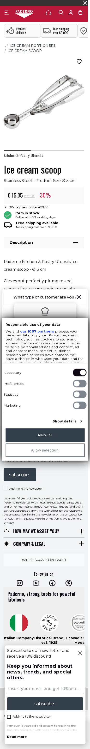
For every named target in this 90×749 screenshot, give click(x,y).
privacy (9, 522)
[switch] (79, 383)
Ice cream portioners (33, 45)
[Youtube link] (36, 583)
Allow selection (45, 450)
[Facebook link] (52, 583)
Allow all (45, 435)
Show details (64, 421)
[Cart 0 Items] (80, 14)
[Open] (61, 12)
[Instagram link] (20, 583)
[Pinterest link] (68, 583)
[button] (79, 298)
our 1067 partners (37, 331)
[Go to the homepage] (24, 14)
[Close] (80, 653)
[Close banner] (85, 3)
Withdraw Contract (44, 560)
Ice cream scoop (24, 51)
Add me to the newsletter (26, 488)
